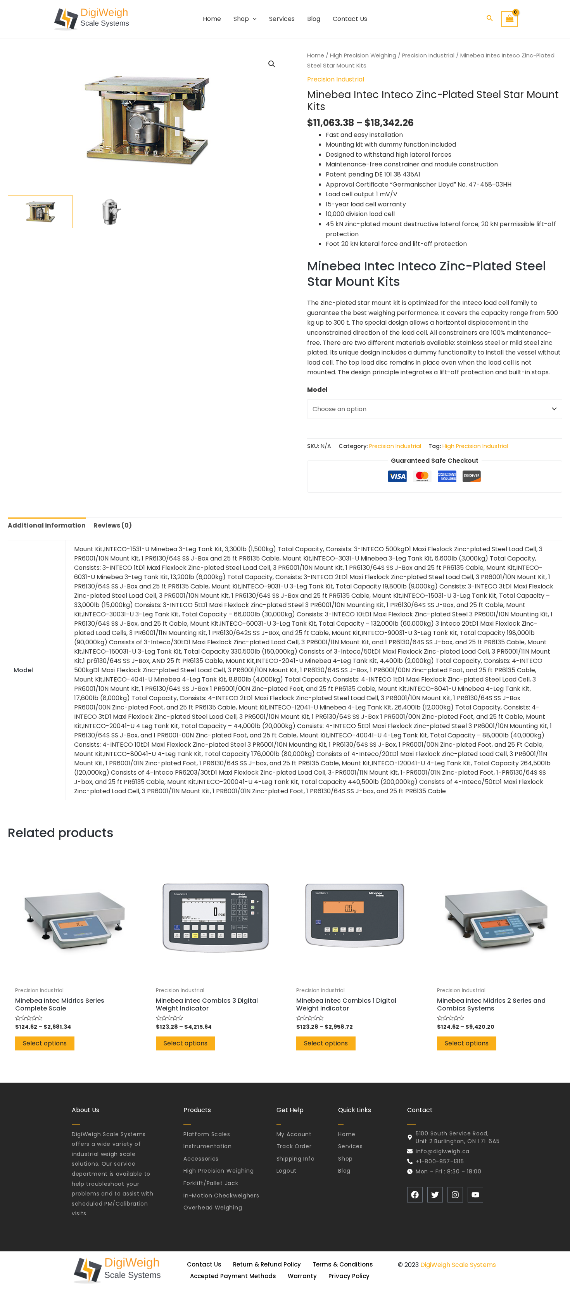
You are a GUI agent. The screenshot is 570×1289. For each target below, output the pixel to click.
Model (317, 389)
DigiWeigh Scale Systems (458, 1264)
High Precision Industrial (475, 446)
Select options (45, 1043)
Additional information (47, 525)
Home (315, 55)
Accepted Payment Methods (233, 1276)
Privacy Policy (349, 1276)
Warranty (302, 1276)
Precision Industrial (428, 55)
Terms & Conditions (343, 1264)
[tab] (47, 525)
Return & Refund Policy (267, 1264)
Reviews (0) (112, 525)
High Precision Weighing (363, 55)
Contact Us (204, 1264)
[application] (253, 19)
